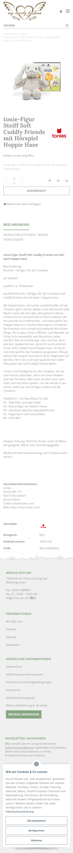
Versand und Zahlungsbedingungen (29, 682)
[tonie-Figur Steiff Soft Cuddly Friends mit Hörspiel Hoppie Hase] (36, 79)
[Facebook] (31, 598)
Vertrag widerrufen (23, 714)
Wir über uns (14, 621)
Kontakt (11, 629)
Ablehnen (36, 840)
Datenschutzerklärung (19, 747)
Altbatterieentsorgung (20, 698)
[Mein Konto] (61, 11)
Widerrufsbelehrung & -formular (27, 705)
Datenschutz (14, 667)
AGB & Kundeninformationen (24, 674)
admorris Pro (31, 849)
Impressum (13, 690)
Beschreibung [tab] (16, 224)
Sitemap (11, 637)
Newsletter (13, 645)
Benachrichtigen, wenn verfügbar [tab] (25, 237)
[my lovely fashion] (24, 11)
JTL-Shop (54, 849)
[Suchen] (67, 25)
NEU (42, 535)
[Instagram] (34, 598)
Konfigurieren (36, 830)
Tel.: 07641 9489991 (18, 590)
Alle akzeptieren (36, 820)
